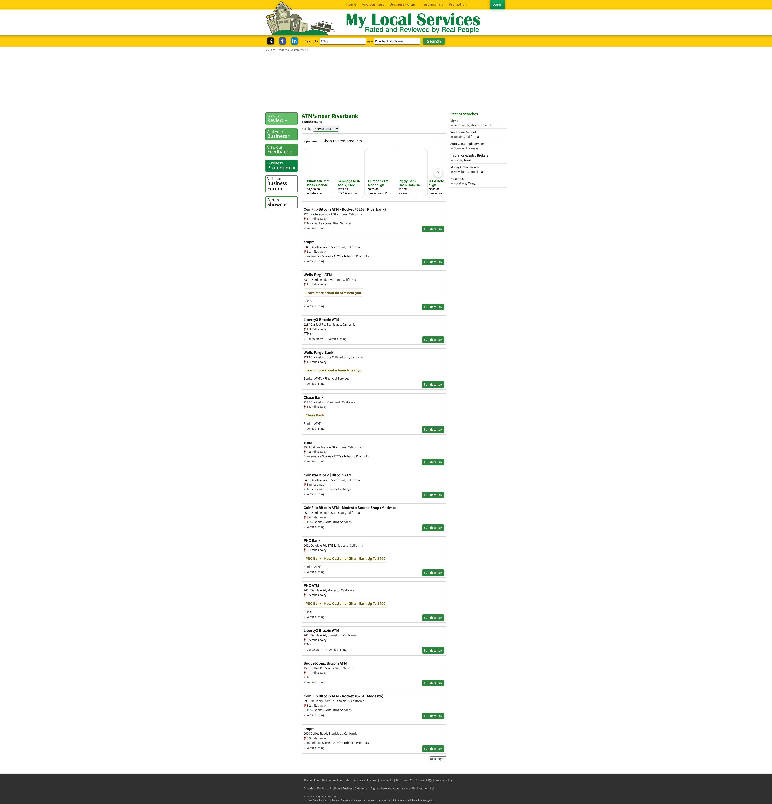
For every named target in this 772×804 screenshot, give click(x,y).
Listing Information (339, 780)
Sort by (307, 128)
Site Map (309, 788)
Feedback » (280, 149)
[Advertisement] (386, 82)
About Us (319, 780)
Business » (279, 134)
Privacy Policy (443, 780)
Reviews (322, 788)
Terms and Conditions (410, 780)
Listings (335, 788)
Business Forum (277, 184)
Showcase (278, 202)
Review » (277, 118)
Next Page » (437, 759)
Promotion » (281, 165)
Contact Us (387, 780)
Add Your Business (366, 780)
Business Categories (355, 788)
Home (308, 780)
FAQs (429, 780)
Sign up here (379, 788)
